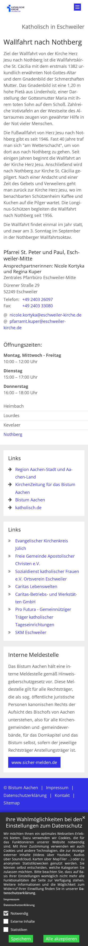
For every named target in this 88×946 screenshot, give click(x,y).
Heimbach (14, 406)
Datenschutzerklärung (19, 905)
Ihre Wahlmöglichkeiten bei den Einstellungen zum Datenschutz (44, 822)
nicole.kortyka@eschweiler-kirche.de (45, 315)
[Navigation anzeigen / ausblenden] (77, 7)
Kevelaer (12, 425)
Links (14, 458)
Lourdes (11, 415)
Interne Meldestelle (33, 654)
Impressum (11, 899)
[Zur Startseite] (18, 9)
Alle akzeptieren (61, 939)
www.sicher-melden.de (34, 762)
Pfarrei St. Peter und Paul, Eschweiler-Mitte (42, 255)
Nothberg (13, 434)
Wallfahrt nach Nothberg (43, 42)
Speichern (21, 939)
